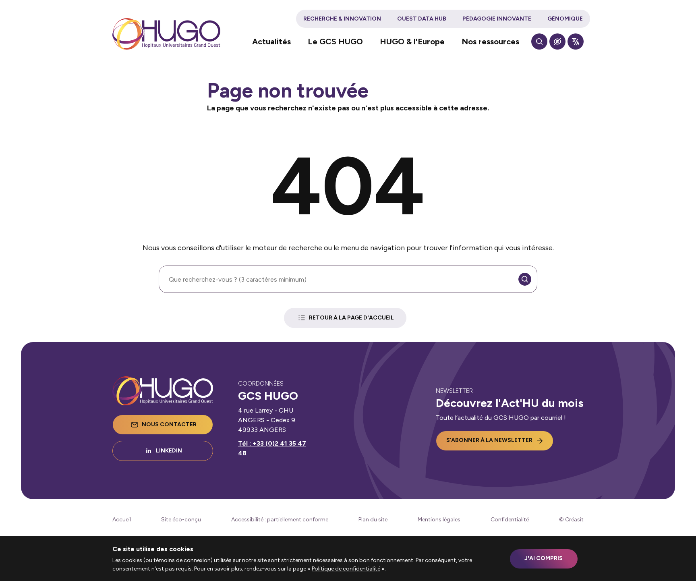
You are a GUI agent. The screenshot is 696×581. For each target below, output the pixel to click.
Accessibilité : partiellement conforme (279, 519)
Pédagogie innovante (496, 18)
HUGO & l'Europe (412, 41)
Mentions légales (439, 519)
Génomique (565, 18)
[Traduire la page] (576, 41)
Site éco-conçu (181, 519)
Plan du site (372, 519)
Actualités (271, 41)
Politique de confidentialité (346, 568)
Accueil (121, 519)
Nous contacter (169, 424)
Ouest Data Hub (421, 18)
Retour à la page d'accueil (351, 317)
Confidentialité (510, 519)
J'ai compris (543, 558)
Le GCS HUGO (335, 41)
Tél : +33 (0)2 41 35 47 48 (272, 448)
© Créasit (571, 519)
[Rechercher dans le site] (539, 41)
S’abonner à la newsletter (489, 440)
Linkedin (169, 450)
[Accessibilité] (557, 41)
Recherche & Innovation (342, 18)
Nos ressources (490, 41)
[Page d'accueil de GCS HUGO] (166, 34)
